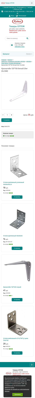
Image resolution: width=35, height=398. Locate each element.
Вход (12, 16)
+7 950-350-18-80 (19, 11)
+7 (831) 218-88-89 (9, 11)
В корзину (7, 120)
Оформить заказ (19, 46)
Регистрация (22, 16)
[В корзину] (12, 45)
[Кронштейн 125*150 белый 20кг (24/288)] (17, 91)
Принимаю (17, 394)
